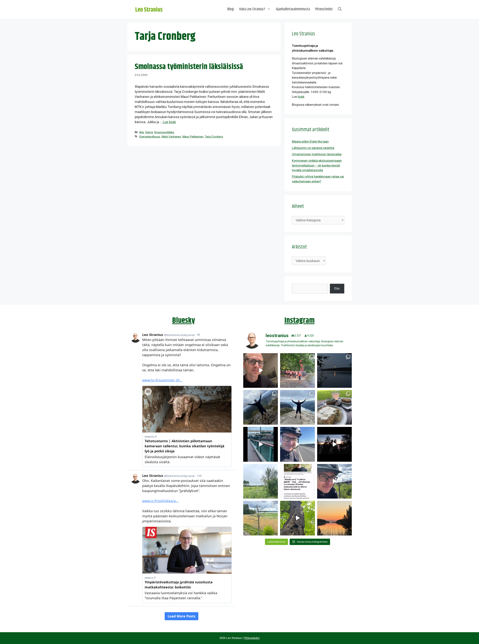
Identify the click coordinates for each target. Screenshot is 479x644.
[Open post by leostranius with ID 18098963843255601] (334, 407)
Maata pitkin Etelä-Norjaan (310, 141)
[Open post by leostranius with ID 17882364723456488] (260, 481)
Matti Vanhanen (171, 136)
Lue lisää (169, 122)
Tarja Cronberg (214, 136)
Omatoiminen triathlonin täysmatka (316, 154)
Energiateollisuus (149, 136)
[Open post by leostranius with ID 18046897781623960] (334, 481)
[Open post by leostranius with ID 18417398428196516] (297, 407)
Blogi (230, 9)
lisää (301, 96)
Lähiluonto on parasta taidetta (313, 148)
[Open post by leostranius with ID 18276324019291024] (334, 370)
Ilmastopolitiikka (164, 132)
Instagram (299, 321)
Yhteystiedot (324, 9)
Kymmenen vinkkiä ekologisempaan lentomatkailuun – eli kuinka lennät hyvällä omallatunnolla (317, 165)
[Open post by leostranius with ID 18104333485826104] (297, 518)
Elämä (149, 132)
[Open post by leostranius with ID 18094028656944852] (334, 518)
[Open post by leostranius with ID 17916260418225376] (260, 407)
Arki (141, 132)
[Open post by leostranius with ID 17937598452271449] (297, 481)
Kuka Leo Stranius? (252, 9)
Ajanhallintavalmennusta (293, 9)
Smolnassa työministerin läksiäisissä (189, 67)
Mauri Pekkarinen (192, 136)
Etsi (337, 288)
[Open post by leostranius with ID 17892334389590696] (260, 444)
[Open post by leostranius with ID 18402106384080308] (297, 444)
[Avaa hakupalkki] (339, 9)
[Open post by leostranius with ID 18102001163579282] (297, 370)
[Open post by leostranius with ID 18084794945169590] (334, 444)
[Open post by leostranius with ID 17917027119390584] (260, 518)
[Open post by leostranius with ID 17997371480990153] (260, 370)
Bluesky (183, 321)
